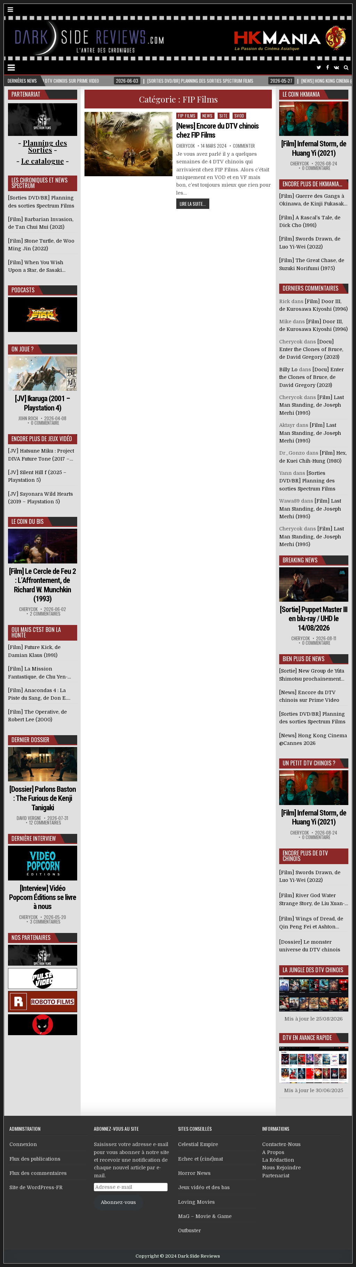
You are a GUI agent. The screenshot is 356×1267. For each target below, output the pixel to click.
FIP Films (187, 116)
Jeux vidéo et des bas (204, 1187)
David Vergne (29, 818)
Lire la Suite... (193, 203)
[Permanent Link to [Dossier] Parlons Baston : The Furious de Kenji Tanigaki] (42, 764)
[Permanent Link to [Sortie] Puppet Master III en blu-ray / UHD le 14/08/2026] (313, 584)
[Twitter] (319, 67)
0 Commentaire (45, 423)
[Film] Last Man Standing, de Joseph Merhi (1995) (311, 405)
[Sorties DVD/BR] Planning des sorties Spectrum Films (307, 481)
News (207, 116)
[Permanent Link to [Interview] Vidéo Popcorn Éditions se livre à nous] (42, 863)
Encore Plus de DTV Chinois (305, 856)
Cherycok (185, 146)
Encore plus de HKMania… (312, 184)
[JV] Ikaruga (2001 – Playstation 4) (42, 403)
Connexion (23, 1144)
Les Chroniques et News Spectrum (39, 183)
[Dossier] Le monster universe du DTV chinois (309, 945)
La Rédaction (278, 1160)
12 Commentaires (45, 822)
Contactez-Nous (281, 1144)
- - (42, 160)
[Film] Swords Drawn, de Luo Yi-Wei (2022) (309, 876)
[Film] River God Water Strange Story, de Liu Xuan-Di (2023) (312, 900)
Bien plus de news (303, 659)
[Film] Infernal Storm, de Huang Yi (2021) (313, 148)
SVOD (239, 116)
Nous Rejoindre (281, 1167)
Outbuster (189, 1230)
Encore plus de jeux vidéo (41, 438)
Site (223, 116)
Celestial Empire (198, 1144)
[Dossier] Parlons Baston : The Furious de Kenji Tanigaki (42, 798)
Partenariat (275, 1175)
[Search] (346, 67)
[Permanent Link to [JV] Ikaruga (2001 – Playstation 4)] (42, 373)
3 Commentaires (45, 921)
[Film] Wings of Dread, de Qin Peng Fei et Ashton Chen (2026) (311, 923)
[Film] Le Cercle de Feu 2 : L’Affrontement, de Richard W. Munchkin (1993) (42, 585)
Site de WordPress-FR (36, 1187)
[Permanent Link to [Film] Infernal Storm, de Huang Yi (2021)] (313, 118)
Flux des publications (34, 1159)
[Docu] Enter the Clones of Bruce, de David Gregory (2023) (311, 349)
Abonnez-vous (118, 1202)
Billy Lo (288, 369)
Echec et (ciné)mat (200, 1159)
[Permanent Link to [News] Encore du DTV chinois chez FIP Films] (128, 144)
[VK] (336, 67)
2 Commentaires (45, 613)
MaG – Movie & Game (205, 1216)
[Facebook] (327, 67)
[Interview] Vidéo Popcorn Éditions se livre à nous (42, 897)
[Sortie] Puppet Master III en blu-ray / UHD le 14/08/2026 (313, 618)
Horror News (194, 1173)
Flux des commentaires (38, 1173)
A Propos (273, 1152)
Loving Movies (196, 1202)
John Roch (28, 418)
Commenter (244, 146)
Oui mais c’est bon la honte (36, 632)
